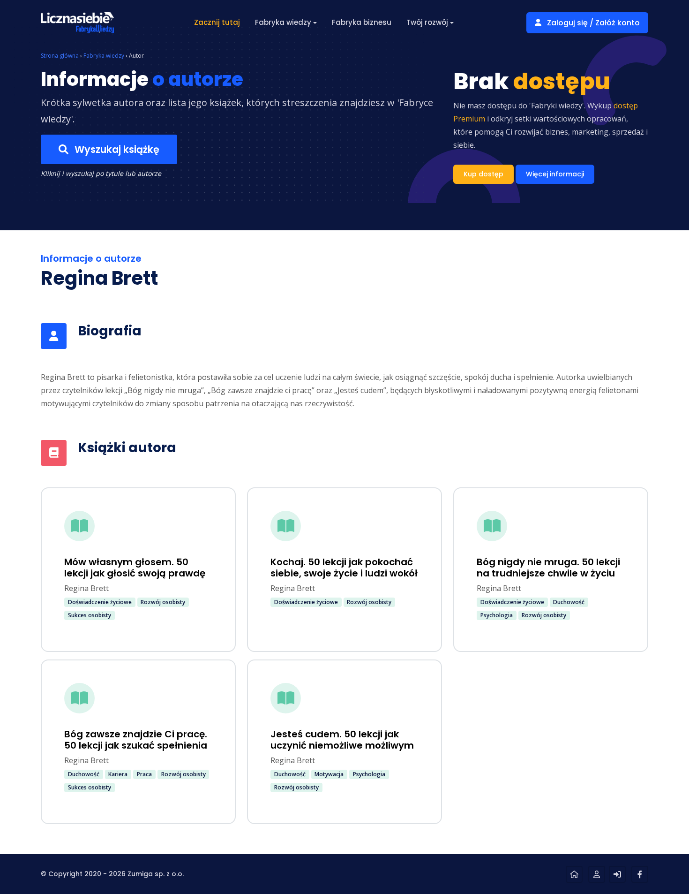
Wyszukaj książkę (115, 149)
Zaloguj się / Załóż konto (592, 22)
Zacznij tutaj (217, 22)
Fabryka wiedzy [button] (283, 22)
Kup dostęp (483, 174)
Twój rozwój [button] (427, 22)
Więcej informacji (555, 174)
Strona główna (60, 56)
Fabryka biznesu (361, 22)
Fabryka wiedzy (103, 56)
